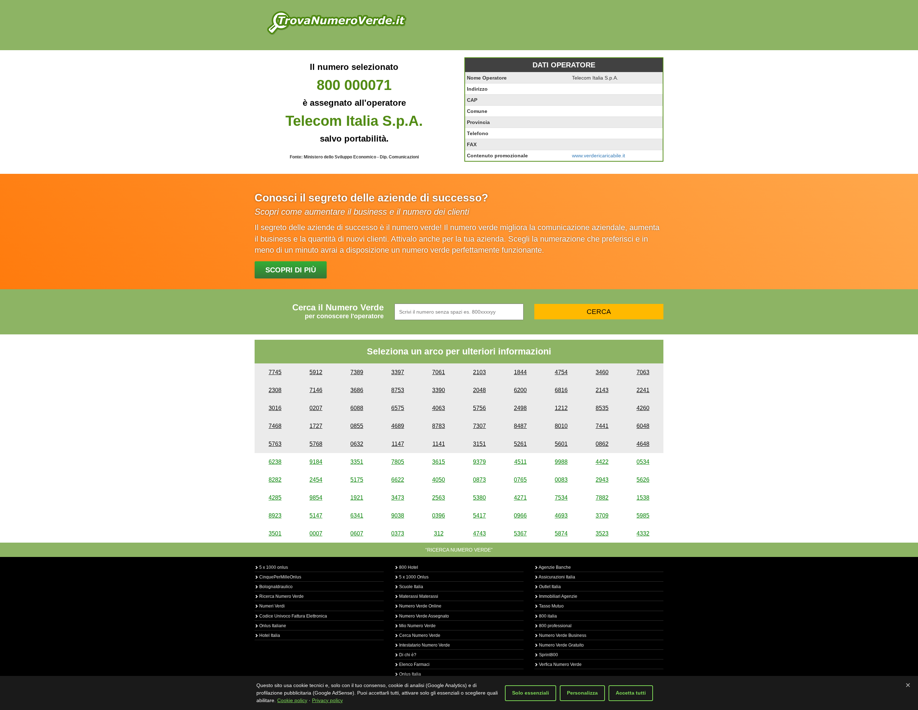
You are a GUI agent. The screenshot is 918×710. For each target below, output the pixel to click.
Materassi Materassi (418, 596)
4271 (520, 498)
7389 (356, 372)
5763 (275, 444)
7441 (602, 426)
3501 (275, 533)
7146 (315, 390)
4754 (561, 372)
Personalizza (582, 693)
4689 (397, 426)
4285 (275, 498)
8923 (275, 516)
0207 (315, 408)
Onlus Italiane (272, 625)
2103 (479, 372)
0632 (356, 444)
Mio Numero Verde (417, 625)
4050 (438, 480)
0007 (315, 533)
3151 (479, 444)
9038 (397, 516)
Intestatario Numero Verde (424, 645)
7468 (275, 426)
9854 (315, 498)
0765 (520, 480)
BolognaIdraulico (275, 586)
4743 (479, 533)
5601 (561, 444)
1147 (398, 444)
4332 (643, 533)
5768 (315, 444)
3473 (397, 498)
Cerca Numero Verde (419, 635)
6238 (275, 462)
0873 (479, 480)
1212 (561, 408)
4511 (520, 462)
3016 (275, 408)
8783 (438, 426)
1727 (315, 426)
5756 (479, 408)
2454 (315, 480)
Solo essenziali (530, 693)
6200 (520, 390)
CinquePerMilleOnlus (279, 577)
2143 (602, 390)
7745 (275, 372)
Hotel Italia (269, 635)
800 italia (547, 616)
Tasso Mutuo (551, 606)
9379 (479, 462)
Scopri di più (290, 270)
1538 (643, 498)
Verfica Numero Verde (560, 664)
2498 (520, 408)
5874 (561, 533)
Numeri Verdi (271, 606)
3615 (438, 462)
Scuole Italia (410, 586)
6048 (643, 426)
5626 (643, 480)
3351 (356, 462)
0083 (561, 480)
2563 (438, 498)
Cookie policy (292, 700)
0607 (356, 533)
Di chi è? (407, 654)
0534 (643, 462)
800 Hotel (408, 567)
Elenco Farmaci (414, 664)
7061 (438, 372)
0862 (602, 444)
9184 (315, 462)
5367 (520, 533)
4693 (561, 516)
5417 (479, 516)
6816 (561, 390)
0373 (397, 533)
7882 (602, 498)
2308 (275, 390)
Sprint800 (548, 654)
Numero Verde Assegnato (423, 616)
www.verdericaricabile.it (598, 155)
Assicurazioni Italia (556, 577)
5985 (643, 516)
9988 (561, 462)
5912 (315, 372)
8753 (397, 390)
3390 (438, 390)
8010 (561, 426)
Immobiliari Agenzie (557, 596)
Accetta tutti (631, 693)
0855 (356, 426)
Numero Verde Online (419, 606)
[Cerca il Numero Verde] (337, 22)
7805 (397, 462)
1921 (356, 498)
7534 (561, 498)
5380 (479, 498)
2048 (479, 390)
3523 (602, 533)
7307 (479, 426)
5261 (520, 444)
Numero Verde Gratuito (561, 645)
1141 (438, 444)
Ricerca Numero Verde (281, 596)
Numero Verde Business (562, 635)
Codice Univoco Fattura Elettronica (292, 616)
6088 (356, 408)
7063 (643, 372)
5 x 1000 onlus (273, 567)
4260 (643, 408)
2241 (643, 390)
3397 (397, 372)
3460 (602, 372)
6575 (397, 408)
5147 (315, 516)
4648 (643, 444)
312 (439, 533)
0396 (438, 516)
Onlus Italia (409, 674)
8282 (275, 480)
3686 (356, 390)
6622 (397, 480)
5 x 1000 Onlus (413, 577)
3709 (602, 516)
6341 (356, 516)
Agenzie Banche (554, 567)
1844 (520, 372)
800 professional (555, 625)
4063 (438, 408)
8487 (520, 426)
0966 (520, 516)
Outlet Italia (549, 586)
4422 (602, 462)
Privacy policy (327, 700)
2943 (602, 480)
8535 (602, 408)
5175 (356, 480)
